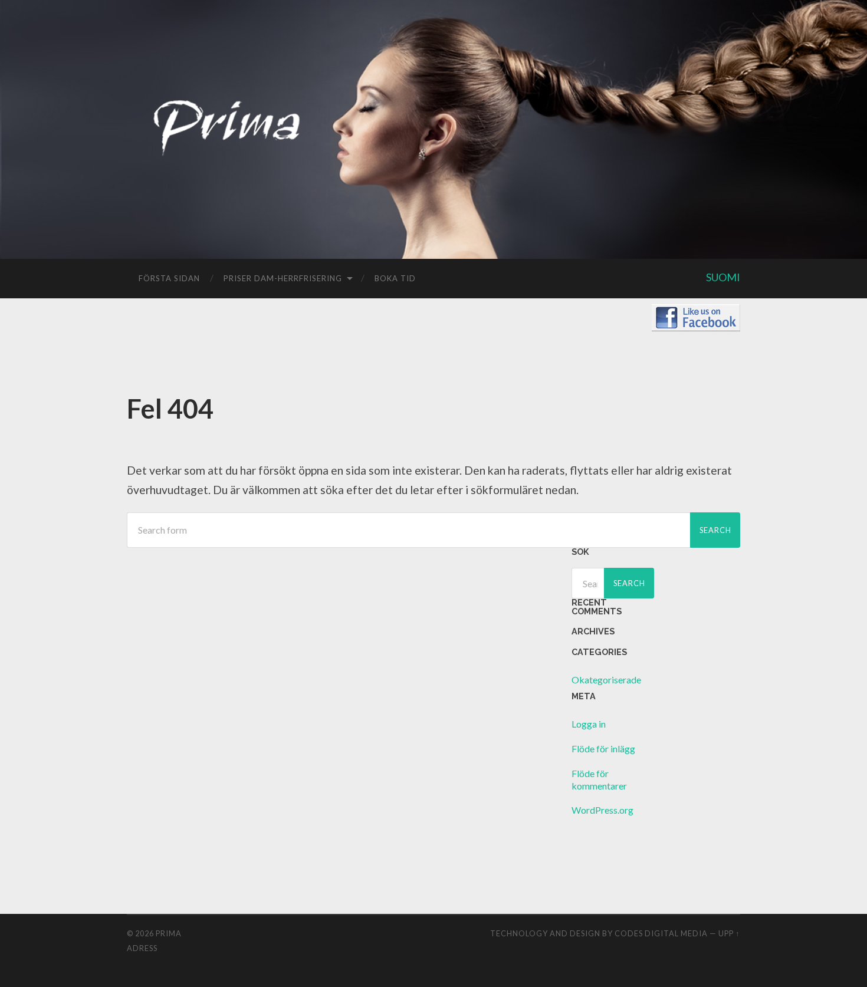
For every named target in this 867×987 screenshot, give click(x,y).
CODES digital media (661, 933)
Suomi (723, 277)
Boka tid (395, 278)
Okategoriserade (606, 679)
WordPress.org (602, 809)
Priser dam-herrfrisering (283, 278)
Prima (169, 933)
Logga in (589, 723)
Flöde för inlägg (603, 748)
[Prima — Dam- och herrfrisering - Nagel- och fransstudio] (227, 151)
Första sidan (169, 278)
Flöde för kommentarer (599, 779)
